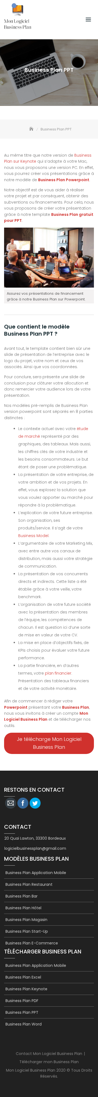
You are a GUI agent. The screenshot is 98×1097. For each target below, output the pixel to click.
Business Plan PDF (21, 1000)
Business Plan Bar (21, 896)
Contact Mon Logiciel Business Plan (49, 1053)
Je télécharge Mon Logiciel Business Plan (49, 743)
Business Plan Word (23, 1024)
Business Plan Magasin (26, 919)
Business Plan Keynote (26, 989)
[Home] (31, 129)
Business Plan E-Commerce (31, 943)
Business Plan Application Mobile (35, 872)
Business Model (33, 535)
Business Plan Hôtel (23, 908)
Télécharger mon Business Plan (49, 1062)
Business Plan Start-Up (26, 931)
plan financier (58, 673)
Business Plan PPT (21, 1012)
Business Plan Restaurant (29, 884)
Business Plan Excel (23, 977)
